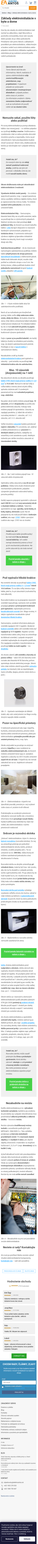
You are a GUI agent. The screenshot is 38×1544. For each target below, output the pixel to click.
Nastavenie (9, 1539)
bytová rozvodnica (10, 868)
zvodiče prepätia (27, 1051)
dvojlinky (15, 678)
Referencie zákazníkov (7, 1480)
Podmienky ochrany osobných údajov (14, 1462)
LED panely (12, 287)
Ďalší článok (28, 1303)
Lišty (21, 239)
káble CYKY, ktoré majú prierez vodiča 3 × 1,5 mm (16, 612)
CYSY (7, 541)
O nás (2, 1474)
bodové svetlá (22, 285)
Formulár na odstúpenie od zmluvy (13, 1456)
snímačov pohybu (15, 698)
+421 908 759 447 (10, 1521)
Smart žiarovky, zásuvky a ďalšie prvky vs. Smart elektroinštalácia (15, 1490)
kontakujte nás (7, 1293)
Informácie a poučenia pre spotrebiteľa (14, 1465)
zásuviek (17, 442)
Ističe (3, 991)
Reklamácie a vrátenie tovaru (11, 1453)
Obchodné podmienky (8, 1459)
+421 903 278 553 (10, 1518)
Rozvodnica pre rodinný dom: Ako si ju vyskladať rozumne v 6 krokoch (18, 1496)
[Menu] (34, 2)
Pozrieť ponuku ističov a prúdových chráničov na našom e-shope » (18, 1116)
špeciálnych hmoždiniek (18, 270)
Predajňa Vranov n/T (7, 1477)
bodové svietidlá (7, 658)
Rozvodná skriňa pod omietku (12, 917)
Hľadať (31, 8)
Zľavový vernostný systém (10, 1448)
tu (25, 1534)
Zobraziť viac (18, 1388)
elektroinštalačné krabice (11, 377)
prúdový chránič (27, 1031)
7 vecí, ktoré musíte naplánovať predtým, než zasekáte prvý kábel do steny (17, 1503)
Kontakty (4, 1445)
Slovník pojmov (6, 1451)
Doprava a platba (7, 1439)
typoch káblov (27, 365)
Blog (2, 1442)
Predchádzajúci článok (11, 1303)
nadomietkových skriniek (11, 926)
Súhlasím (27, 1539)
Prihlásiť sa (18, 1424)
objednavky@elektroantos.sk (14, 1515)
